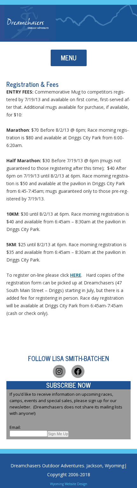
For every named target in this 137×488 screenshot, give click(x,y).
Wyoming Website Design (68, 484)
